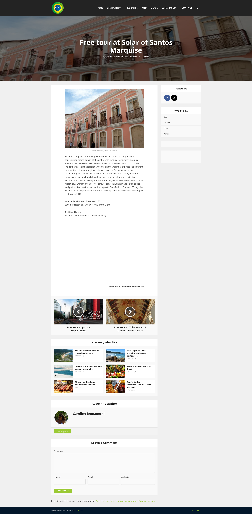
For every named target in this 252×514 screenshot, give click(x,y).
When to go (169, 7)
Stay (166, 128)
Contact (187, 7)
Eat (165, 117)
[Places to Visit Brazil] (57, 7)
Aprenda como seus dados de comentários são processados (125, 501)
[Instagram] (174, 98)
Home (100, 7)
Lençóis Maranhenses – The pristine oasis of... (88, 367)
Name (57, 477)
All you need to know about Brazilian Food (85, 383)
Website (125, 477)
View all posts (62, 431)
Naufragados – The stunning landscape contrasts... (136, 353)
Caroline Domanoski (114, 57)
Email (91, 477)
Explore (131, 7)
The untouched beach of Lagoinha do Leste (87, 351)
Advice (167, 134)
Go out (167, 122)
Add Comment (131, 57)
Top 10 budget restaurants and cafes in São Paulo (139, 385)
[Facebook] (167, 98)
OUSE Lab (79, 510)
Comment (58, 451)
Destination (114, 7)
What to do (149, 7)
